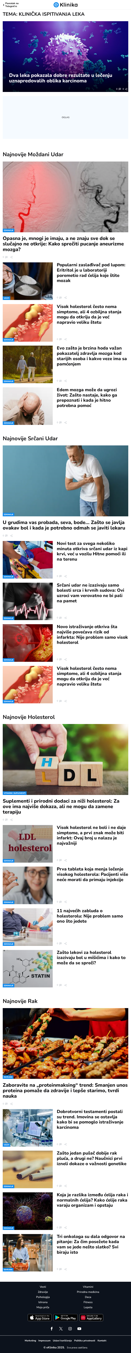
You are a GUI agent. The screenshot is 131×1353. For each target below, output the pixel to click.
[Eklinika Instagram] (70, 1328)
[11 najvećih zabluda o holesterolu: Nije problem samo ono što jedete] (28, 927)
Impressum (44, 1340)
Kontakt (102, 1340)
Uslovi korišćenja (62, 1340)
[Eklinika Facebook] (51, 1328)
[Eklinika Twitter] (60, 1328)
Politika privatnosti (84, 1340)
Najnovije (33, 154)
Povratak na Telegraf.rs (12, 5)
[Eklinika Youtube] (79, 1328)
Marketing (30, 1340)
